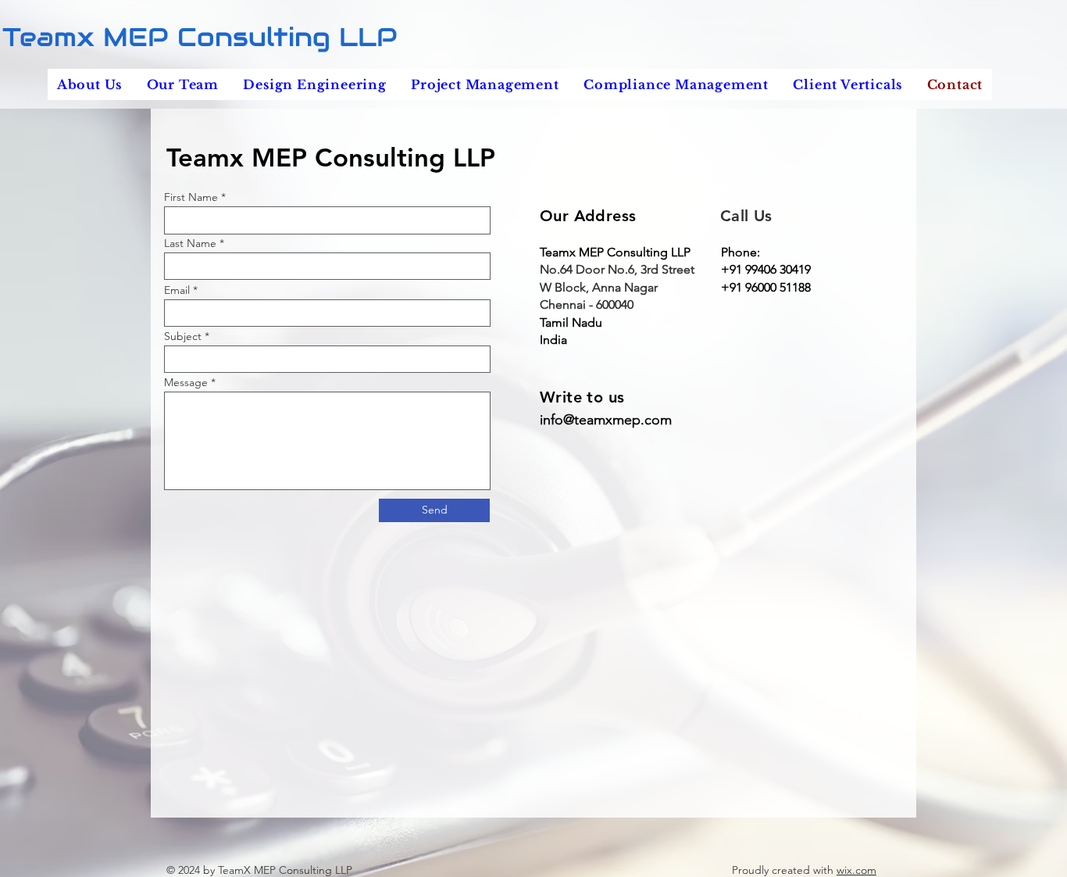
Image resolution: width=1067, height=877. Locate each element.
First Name (191, 197)
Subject (183, 336)
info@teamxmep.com (606, 419)
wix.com (856, 870)
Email (177, 290)
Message (186, 382)
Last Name (190, 243)
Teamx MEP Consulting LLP (200, 36)
